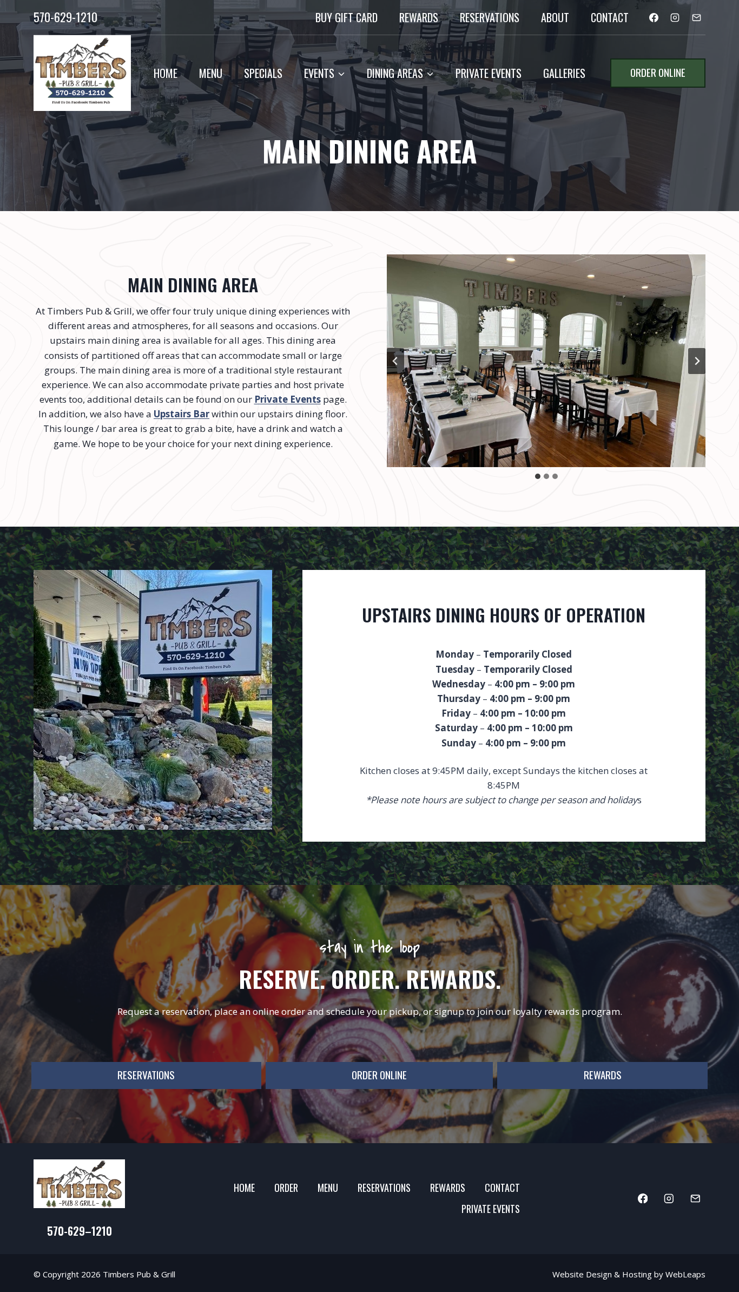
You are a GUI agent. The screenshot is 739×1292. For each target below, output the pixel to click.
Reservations (489, 17)
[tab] (537, 476)
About (555, 17)
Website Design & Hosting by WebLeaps (628, 1274)
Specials (263, 73)
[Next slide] (696, 361)
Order (286, 1187)
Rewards (418, 17)
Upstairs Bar (181, 414)
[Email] (696, 17)
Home (165, 73)
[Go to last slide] (395, 361)
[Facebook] (654, 17)
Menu (210, 73)
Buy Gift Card (346, 17)
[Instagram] (675, 17)
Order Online (657, 72)
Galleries (564, 73)
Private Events (489, 73)
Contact (610, 17)
